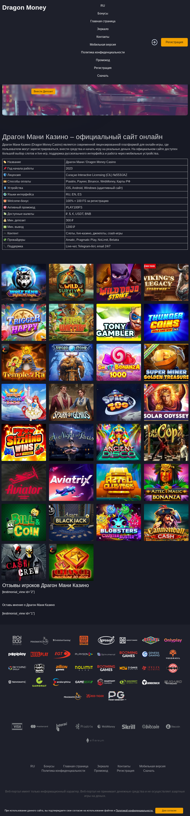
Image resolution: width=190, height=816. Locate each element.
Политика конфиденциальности (103, 52)
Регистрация (103, 67)
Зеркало (103, 29)
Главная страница (102, 21)
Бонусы (103, 13)
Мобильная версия (103, 44)
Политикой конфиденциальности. (134, 810)
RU (103, 5)
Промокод (103, 60)
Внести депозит (43, 91)
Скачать (102, 75)
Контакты (102, 36)
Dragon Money (24, 7)
